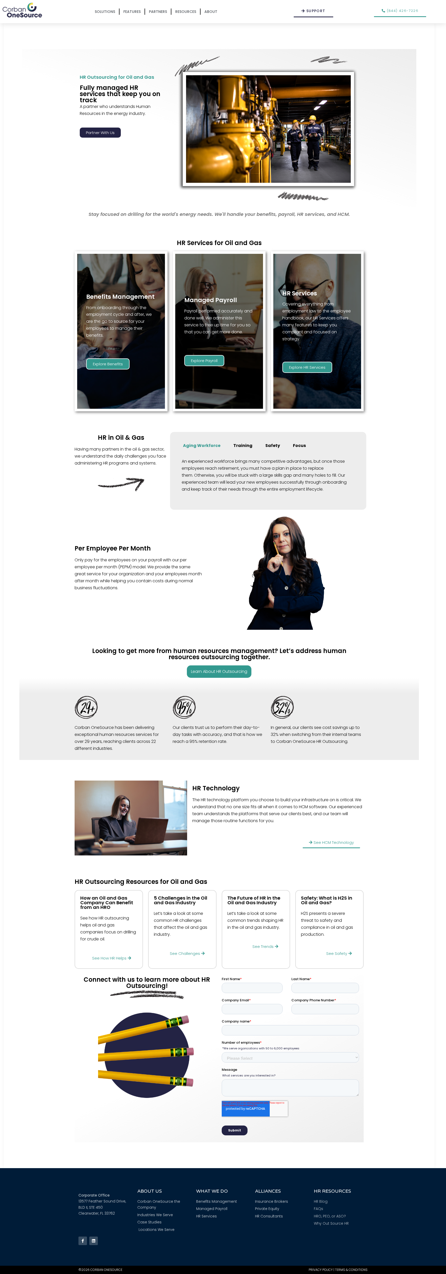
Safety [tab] (272, 446)
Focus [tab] (299, 446)
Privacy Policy (321, 1270)
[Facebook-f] (82, 1241)
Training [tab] (242, 446)
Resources (185, 11)
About (210, 11)
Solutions (105, 11)
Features (132, 11)
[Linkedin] (93, 1241)
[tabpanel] (268, 478)
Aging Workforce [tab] (201, 446)
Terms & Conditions (351, 1270)
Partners (158, 11)
